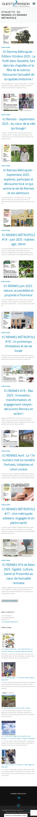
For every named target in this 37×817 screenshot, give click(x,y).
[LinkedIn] (18, 797)
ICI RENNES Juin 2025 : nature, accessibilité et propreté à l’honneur (19, 290)
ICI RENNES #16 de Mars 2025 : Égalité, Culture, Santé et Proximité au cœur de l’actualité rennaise (18, 574)
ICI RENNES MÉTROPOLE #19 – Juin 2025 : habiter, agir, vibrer (18, 239)
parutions (5, 47)
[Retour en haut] (18, 805)
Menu (34, 3)
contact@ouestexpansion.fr (9, 622)
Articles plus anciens (9, 601)
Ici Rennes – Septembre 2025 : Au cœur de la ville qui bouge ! (18, 123)
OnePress (28, 810)
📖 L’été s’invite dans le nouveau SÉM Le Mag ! (15, 708)
